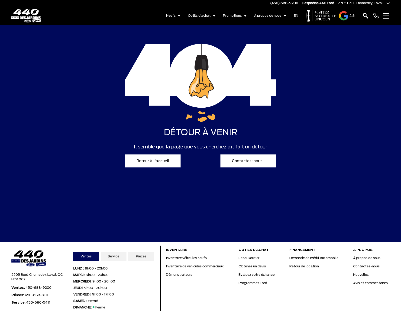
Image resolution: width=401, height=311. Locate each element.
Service (113, 256)
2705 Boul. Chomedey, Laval (360, 3)
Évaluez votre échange (257, 274)
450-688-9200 (39, 287)
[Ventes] (376, 15)
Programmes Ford (253, 283)
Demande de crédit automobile (313, 258)
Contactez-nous (366, 266)
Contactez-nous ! (248, 161)
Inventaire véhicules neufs (186, 258)
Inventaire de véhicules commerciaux (195, 266)
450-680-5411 (38, 302)
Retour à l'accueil (152, 161)
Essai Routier (249, 258)
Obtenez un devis (252, 266)
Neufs (171, 15)
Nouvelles (361, 274)
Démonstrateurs (179, 274)
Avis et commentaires (370, 283)
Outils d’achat (199, 15)
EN (296, 15)
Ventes (86, 256)
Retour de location (304, 266)
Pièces (141, 256)
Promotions (232, 15)
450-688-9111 (36, 295)
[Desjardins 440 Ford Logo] (26, 16)
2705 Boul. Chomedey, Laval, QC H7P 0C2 (37, 277)
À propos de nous (267, 15)
